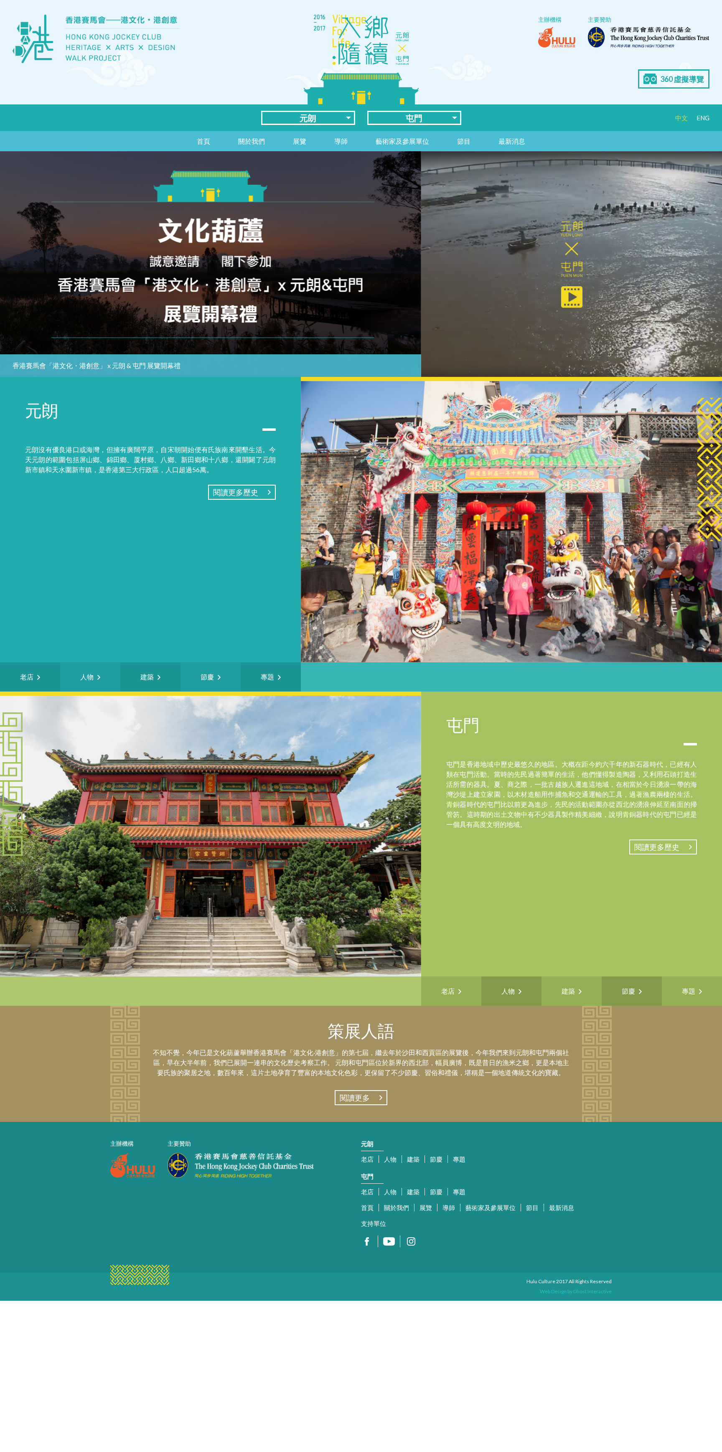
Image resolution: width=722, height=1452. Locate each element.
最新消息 (511, 141)
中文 (681, 118)
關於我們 (251, 141)
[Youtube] (389, 1241)
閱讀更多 (355, 1097)
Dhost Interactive (592, 1291)
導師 (341, 141)
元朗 (308, 118)
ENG (703, 118)
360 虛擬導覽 (682, 79)
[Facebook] (367, 1241)
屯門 (414, 118)
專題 (459, 1159)
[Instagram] (411, 1241)
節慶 (436, 1159)
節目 (463, 141)
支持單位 (373, 1223)
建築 (413, 1159)
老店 (367, 1159)
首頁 (203, 141)
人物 (390, 1159)
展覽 (299, 141)
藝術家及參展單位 (402, 141)
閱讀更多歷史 (235, 492)
